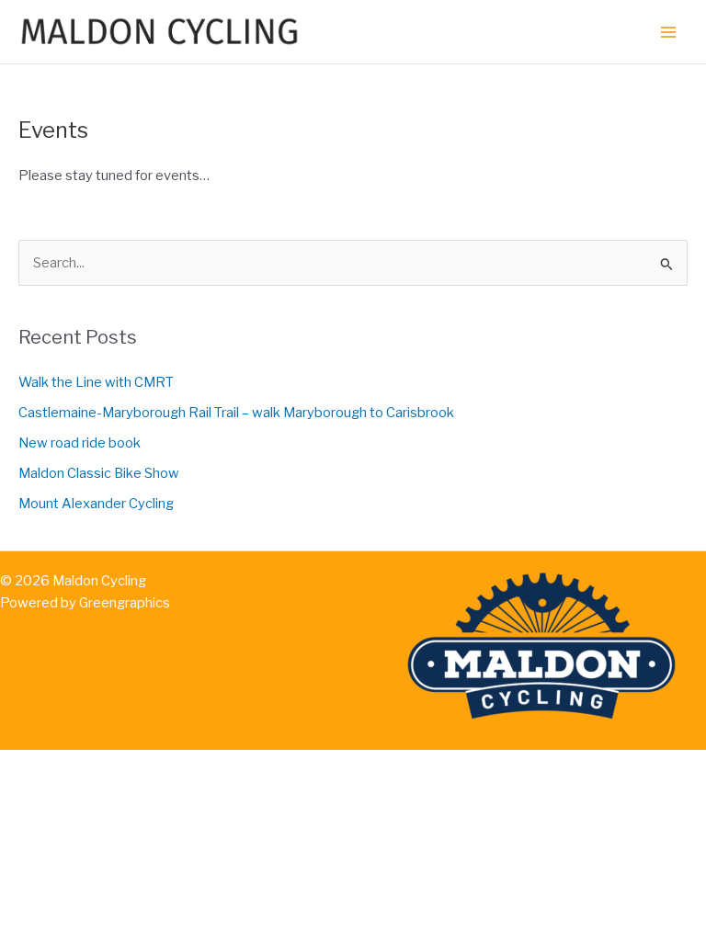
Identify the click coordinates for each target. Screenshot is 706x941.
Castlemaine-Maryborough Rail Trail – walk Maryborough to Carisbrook (236, 412)
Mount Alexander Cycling (96, 503)
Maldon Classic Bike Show (98, 473)
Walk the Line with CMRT (96, 382)
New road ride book (79, 443)
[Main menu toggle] (668, 32)
